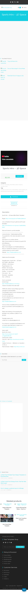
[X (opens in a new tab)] (11, 2)
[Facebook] (5, 543)
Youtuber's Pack (4, 186)
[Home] (6, 16)
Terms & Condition (8, 557)
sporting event (4, 191)
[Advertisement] (14, 39)
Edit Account (6, 572)
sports (8, 191)
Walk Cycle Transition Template (21, 519)
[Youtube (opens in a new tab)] (17, 2)
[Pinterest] (9, 543)
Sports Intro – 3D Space (17, 16)
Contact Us (6, 578)
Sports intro (21, 191)
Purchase (19, 176)
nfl (26, 189)
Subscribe (20, 546)
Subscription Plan (12, 585)
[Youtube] (11, 543)
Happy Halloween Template (7, 508)
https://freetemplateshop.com (14, 252)
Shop (7, 585)
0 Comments (9, 484)
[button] (14, 196)
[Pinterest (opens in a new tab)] (14, 2)
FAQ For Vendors (7, 561)
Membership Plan (8, 559)
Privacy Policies (7, 555)
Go (24, 359)
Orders (5, 576)
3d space (3, 189)
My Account (6, 570)
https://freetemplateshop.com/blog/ (11, 283)
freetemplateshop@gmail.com (9, 327)
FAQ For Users (7, 563)
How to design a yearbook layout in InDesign (12, 488)
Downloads (6, 574)
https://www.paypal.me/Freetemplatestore (16, 218)
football (16, 189)
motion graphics (21, 189)
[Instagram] (7, 543)
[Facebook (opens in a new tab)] (12, 2)
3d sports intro (8, 189)
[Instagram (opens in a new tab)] (16, 2)
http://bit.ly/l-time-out (19, 346)
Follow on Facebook (7, 401)
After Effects (12, 184)
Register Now (19, 585)
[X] (3, 543)
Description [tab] (14, 203)
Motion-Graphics (19, 184)
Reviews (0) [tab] (14, 205)
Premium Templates (5, 184)
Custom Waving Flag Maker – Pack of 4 (21, 508)
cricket (12, 189)
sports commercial (14, 191)
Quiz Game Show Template (7, 525)
